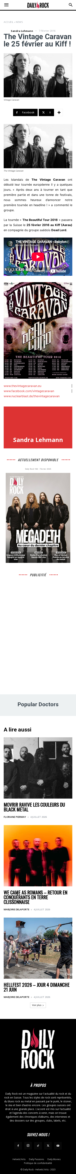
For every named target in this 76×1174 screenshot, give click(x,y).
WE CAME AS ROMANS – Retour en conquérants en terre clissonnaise (35, 897)
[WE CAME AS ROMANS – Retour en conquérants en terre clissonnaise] (38, 855)
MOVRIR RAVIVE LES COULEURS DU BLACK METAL (34, 807)
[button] (6, 5)
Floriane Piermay (15, 817)
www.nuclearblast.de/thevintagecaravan (32, 396)
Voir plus (36, 1005)
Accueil (8, 22)
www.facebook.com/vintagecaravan (29, 391)
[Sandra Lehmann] (7, 31)
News (19, 22)
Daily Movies (54, 1159)
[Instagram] (28, 1145)
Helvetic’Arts (19, 1159)
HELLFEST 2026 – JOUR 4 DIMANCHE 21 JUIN (37, 987)
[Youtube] (58, 1145)
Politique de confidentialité (38, 1163)
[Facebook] (18, 1145)
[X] (48, 1145)
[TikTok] (38, 1145)
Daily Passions (36, 1159)
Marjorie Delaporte (16, 909)
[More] (59, 112)
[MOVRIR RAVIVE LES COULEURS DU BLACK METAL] (38, 768)
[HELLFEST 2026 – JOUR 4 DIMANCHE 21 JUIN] (38, 948)
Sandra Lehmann (22, 31)
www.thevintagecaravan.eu (22, 386)
